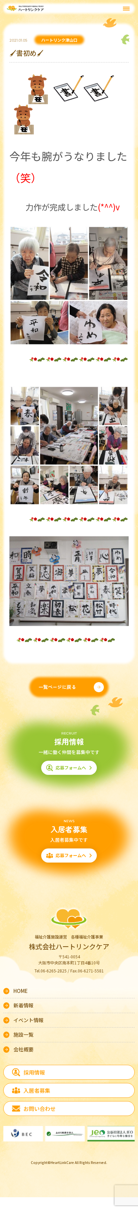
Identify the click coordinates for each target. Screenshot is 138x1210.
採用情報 (34, 1072)
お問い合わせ (39, 1108)
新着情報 (23, 1005)
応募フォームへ (71, 767)
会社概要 (23, 1049)
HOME (20, 990)
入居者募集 (36, 1090)
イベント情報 (28, 1020)
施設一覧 (23, 1034)
